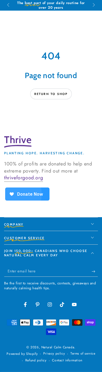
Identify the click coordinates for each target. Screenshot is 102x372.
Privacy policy (54, 353)
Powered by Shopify (22, 354)
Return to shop (51, 94)
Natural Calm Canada (57, 347)
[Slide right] (93, 5)
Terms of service (82, 353)
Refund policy (36, 360)
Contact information (67, 360)
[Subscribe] (95, 271)
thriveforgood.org (23, 177)
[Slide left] (8, 5)
